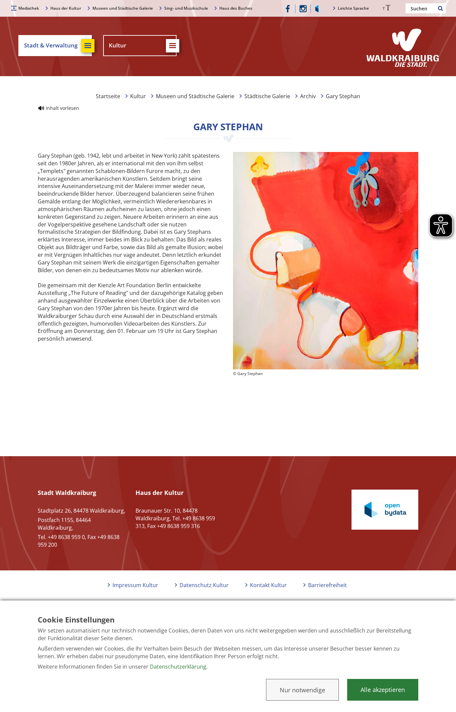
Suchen (440, 8)
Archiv (308, 96)
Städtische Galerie (267, 96)
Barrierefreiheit (327, 585)
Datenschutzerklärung (178, 666)
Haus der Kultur (65, 8)
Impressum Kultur (135, 585)
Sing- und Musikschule (186, 8)
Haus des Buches (235, 8)
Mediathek (28, 8)
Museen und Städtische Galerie (122, 8)
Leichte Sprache (353, 8)
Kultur (138, 96)
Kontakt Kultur (268, 585)
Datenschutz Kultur (204, 585)
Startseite (108, 96)
